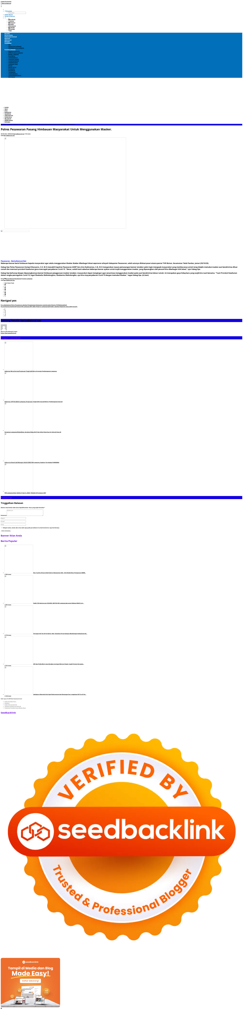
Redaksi (7, 703)
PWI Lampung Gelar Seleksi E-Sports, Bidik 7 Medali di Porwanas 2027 (25, 493)
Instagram (12, 26)
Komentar (4, 515)
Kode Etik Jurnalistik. (11, 705)
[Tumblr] (5, 289)
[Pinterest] (5, 288)
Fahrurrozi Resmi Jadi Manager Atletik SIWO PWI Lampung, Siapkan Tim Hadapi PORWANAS (32, 462)
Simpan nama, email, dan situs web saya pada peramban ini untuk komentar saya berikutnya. (31, 528)
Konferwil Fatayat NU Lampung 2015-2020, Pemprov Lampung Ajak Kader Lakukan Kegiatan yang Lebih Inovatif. (39, 306)
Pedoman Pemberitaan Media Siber (15, 708)
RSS (10, 31)
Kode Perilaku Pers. (10, 701)
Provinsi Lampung (26, 279)
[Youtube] (5, 294)
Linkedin (12, 27)
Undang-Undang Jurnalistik (13, 706)
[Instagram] (5, 291)
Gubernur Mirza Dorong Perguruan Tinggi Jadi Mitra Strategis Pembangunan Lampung (31, 371)
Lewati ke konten (6, 1)
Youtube (12, 29)
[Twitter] (5, 286)
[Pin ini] (5, 312)
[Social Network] (5, 18)
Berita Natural (10, 279)
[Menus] (1, 5)
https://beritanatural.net (8, 333)
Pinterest (12, 22)
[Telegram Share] (5, 314)
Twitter (11, 21)
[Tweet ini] (5, 311)
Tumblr (11, 24)
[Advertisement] (121, 92)
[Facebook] (5, 284)
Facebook (12, 19)
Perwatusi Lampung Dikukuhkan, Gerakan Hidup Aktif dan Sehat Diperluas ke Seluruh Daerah (33, 432)
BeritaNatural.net (31, 320)
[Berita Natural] (6, 3)
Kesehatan (18, 279)
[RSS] (5, 296)
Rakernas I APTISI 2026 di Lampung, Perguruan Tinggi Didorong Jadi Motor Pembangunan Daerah (34, 401)
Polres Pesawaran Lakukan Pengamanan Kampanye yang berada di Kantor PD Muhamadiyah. (34, 305)
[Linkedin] (5, 293)
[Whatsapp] (5, 316)
